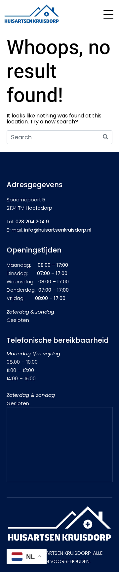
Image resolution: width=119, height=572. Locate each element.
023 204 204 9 (32, 221)
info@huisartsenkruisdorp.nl (57, 229)
